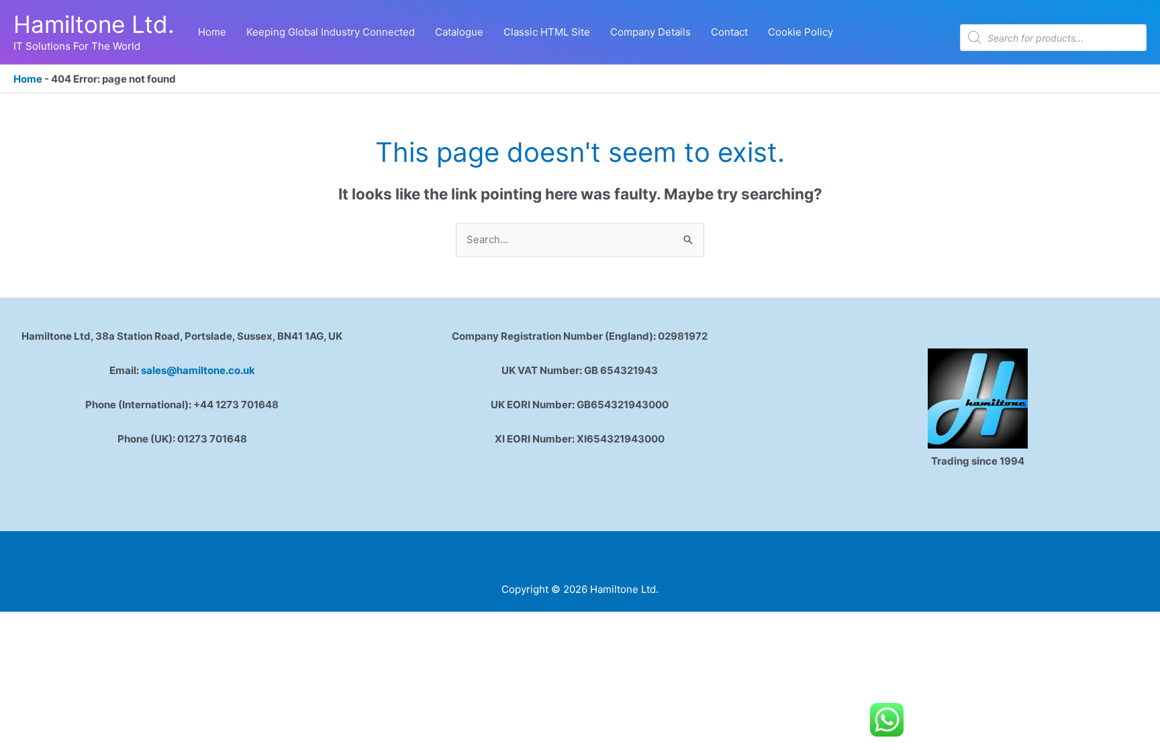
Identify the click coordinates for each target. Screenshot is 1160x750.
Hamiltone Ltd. (94, 24)
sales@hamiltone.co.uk (198, 370)
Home (27, 79)
